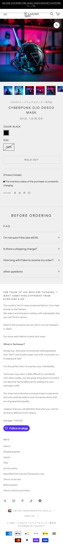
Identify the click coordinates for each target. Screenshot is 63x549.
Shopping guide (11, 451)
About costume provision (16, 490)
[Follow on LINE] (40, 500)
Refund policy (10, 484)
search (6, 446)
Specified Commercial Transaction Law (23, 473)
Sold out (31, 159)
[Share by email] (29, 193)
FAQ (5, 462)
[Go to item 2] (19, 90)
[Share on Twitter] (19, 193)
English (30, 516)
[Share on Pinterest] (24, 193)
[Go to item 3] (29, 90)
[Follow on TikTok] (31, 500)
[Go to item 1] (8, 90)
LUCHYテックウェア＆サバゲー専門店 (31, 102)
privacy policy (10, 468)
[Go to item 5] (51, 90)
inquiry (6, 457)
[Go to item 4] (40, 90)
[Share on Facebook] (15, 193)
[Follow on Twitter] (5, 500)
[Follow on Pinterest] (22, 500)
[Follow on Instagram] (13, 500)
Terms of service (12, 479)
